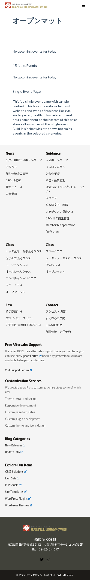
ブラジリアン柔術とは (59, 211)
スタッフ (51, 198)
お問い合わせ (54, 325)
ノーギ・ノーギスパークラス (64, 258)
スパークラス (14, 285)
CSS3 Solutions (14, 471)
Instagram (48, 559)
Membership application (60, 225)
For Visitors (52, 231)
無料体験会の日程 (17, 173)
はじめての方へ (55, 166)
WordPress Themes (17, 505)
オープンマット (15, 292)
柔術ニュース (14, 187)
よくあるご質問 (55, 318)
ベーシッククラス (17, 265)
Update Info (12, 452)
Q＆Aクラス (53, 265)
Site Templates (14, 491)
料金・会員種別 (55, 180)
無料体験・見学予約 (58, 331)
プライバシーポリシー (19, 318)
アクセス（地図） (57, 311)
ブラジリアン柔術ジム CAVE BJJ (36, 575)
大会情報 (11, 193)
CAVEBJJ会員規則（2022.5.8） (24, 325)
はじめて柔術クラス (18, 258)
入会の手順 (53, 173)
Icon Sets (10, 478)
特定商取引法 (14, 311)
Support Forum (29, 356)
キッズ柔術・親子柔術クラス (24, 251)
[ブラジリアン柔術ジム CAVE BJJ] (47, 5)
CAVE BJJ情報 (13, 180)
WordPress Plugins (16, 498)
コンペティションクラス (21, 278)
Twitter (41, 559)
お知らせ (11, 166)
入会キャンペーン (57, 160)
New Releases (13, 445)
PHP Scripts (11, 485)
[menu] (83, 7)
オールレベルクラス (18, 271)
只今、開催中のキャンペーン (24, 160)
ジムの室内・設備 (57, 204)
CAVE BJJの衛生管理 (57, 218)
